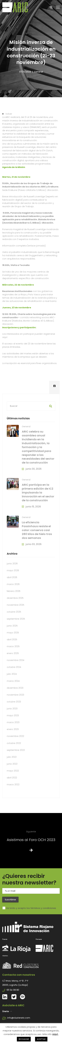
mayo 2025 (13, 632)
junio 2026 (12, 563)
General (38, 71)
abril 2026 (12, 577)
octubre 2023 (14, 701)
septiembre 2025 (16, 618)
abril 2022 (12, 777)
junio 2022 (12, 763)
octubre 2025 (14, 611)
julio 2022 (12, 756)
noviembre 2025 (15, 604)
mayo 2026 (13, 570)
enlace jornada (36, 245)
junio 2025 (12, 625)
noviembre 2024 (15, 660)
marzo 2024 (13, 681)
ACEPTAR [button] (41, 1039)
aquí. (5, 337)
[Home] (31, 937)
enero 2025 (13, 653)
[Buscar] (31, 405)
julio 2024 (12, 673)
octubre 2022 (14, 743)
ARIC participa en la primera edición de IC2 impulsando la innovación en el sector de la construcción (38, 492)
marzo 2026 (13, 584)
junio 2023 (12, 708)
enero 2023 (13, 729)
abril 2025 (12, 639)
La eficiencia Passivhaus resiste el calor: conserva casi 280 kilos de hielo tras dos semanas (37, 530)
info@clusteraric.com (18, 1017)
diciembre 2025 (15, 598)
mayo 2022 (13, 770)
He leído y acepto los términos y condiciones (31, 908)
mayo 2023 (13, 715)
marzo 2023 (13, 722)
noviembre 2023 (15, 694)
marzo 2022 (13, 784)
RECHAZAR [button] (24, 1039)
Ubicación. (52, 190)
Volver (8, 113)
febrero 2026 (13, 591)
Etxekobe (17, 320)
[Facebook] (54, 386)
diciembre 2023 (15, 687)
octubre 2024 (14, 667)
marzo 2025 (13, 646)
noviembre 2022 (15, 736)
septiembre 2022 (16, 750)
